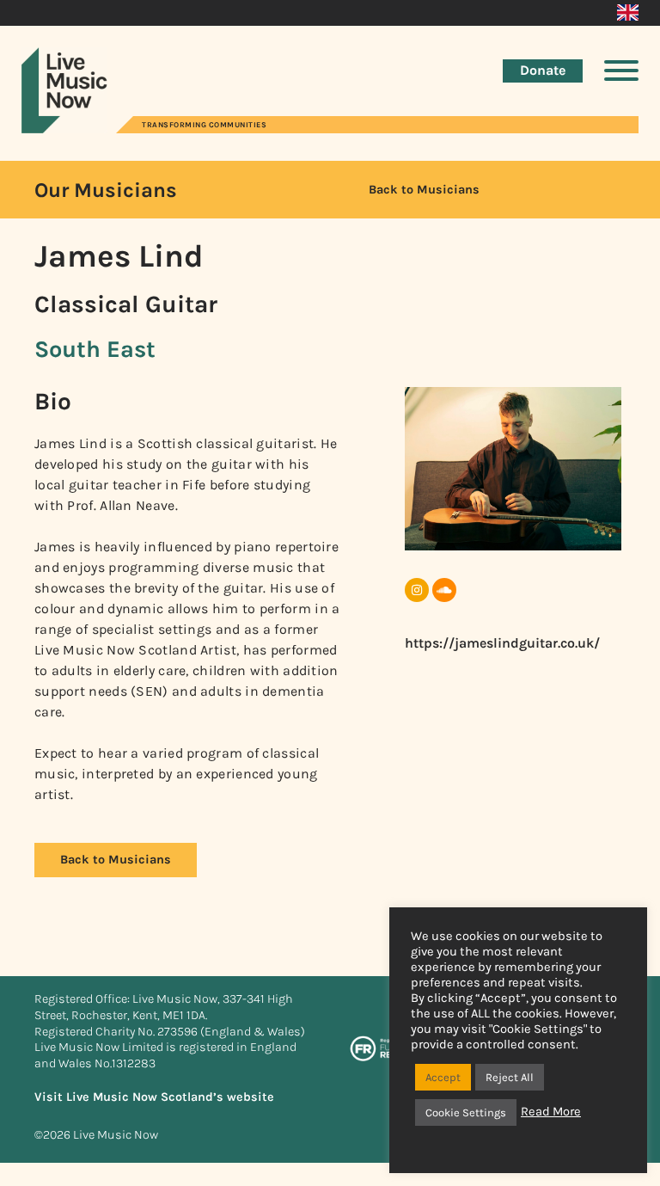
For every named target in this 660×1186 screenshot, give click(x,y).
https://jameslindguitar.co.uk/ (502, 643)
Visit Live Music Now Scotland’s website (154, 1097)
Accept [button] (443, 1077)
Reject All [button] (510, 1077)
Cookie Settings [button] (465, 1112)
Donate (542, 70)
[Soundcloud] (444, 590)
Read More (551, 1111)
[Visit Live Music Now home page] (64, 128)
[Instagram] (417, 590)
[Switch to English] (627, 13)
